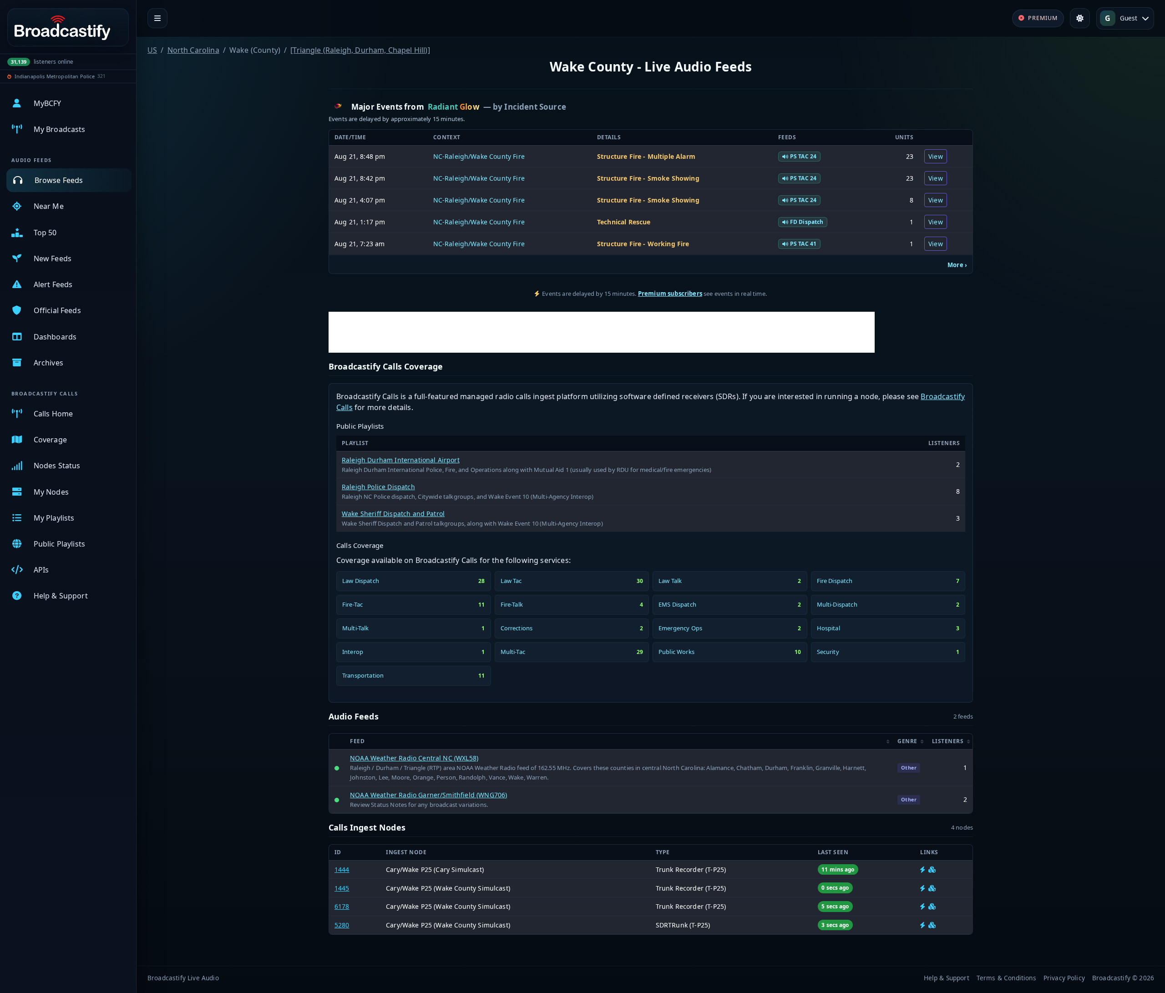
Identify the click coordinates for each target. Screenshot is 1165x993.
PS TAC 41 (803, 244)
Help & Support (946, 977)
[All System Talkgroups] (932, 869)
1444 (342, 869)
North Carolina (193, 50)
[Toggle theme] (1080, 18)
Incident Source (535, 106)
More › (957, 265)
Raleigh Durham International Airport (401, 460)
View (935, 156)
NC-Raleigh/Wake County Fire (479, 156)
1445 (342, 888)
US (152, 50)
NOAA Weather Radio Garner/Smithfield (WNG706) (428, 794)
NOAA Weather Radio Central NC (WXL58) (414, 758)
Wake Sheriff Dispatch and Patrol (393, 513)
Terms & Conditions (1006, 977)
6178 (342, 906)
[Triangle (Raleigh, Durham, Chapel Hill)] (360, 50)
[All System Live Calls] (922, 869)
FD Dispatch (807, 222)
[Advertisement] (602, 332)
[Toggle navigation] (157, 18)
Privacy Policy (1064, 977)
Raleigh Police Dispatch (378, 486)
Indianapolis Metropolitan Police (55, 76)
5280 (342, 925)
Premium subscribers (670, 293)
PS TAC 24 (803, 156)
